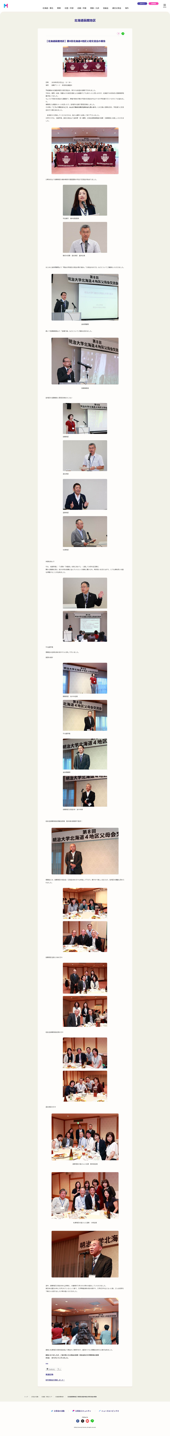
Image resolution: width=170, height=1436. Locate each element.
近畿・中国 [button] (81, 8)
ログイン (142, 3)
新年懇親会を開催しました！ (55, 1380)
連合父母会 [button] (116, 8)
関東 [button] (59, 8)
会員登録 (153, 3)
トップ (26, 1396)
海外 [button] (127, 8)
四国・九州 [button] (94, 8)
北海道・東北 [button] (48, 8)
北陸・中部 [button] (69, 8)
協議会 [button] (105, 8)
